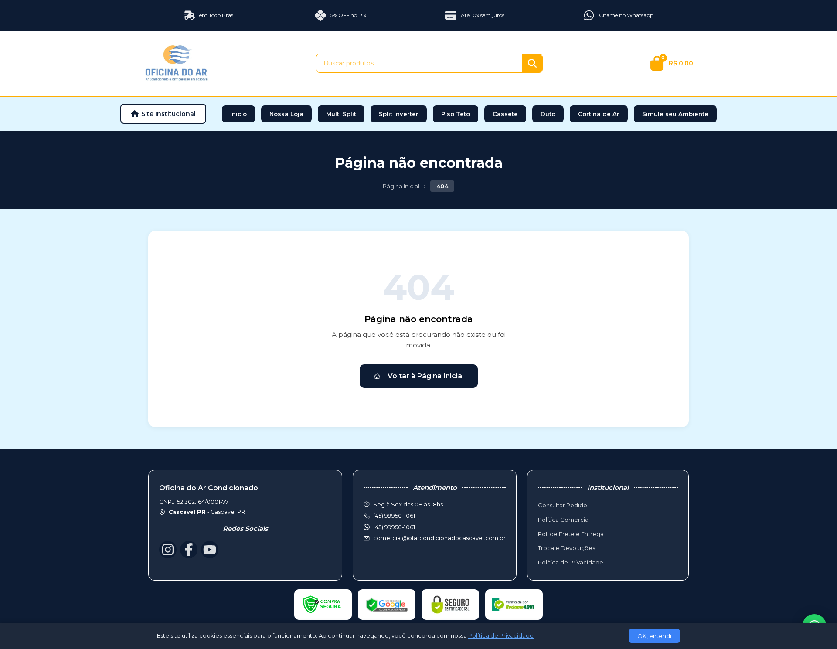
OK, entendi (654, 635)
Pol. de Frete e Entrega (571, 533)
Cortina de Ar (598, 113)
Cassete (505, 113)
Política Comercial (564, 519)
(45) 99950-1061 (394, 526)
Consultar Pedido (562, 505)
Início (238, 113)
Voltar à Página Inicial (426, 376)
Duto (548, 113)
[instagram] (168, 549)
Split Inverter (398, 113)
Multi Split (341, 113)
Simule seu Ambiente (675, 113)
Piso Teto (455, 113)
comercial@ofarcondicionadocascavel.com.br (439, 537)
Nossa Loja (286, 113)
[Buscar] (532, 63)
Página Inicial (401, 186)
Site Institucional (168, 114)
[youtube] (209, 549)
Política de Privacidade (570, 562)
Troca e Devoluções (566, 547)
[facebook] (188, 549)
